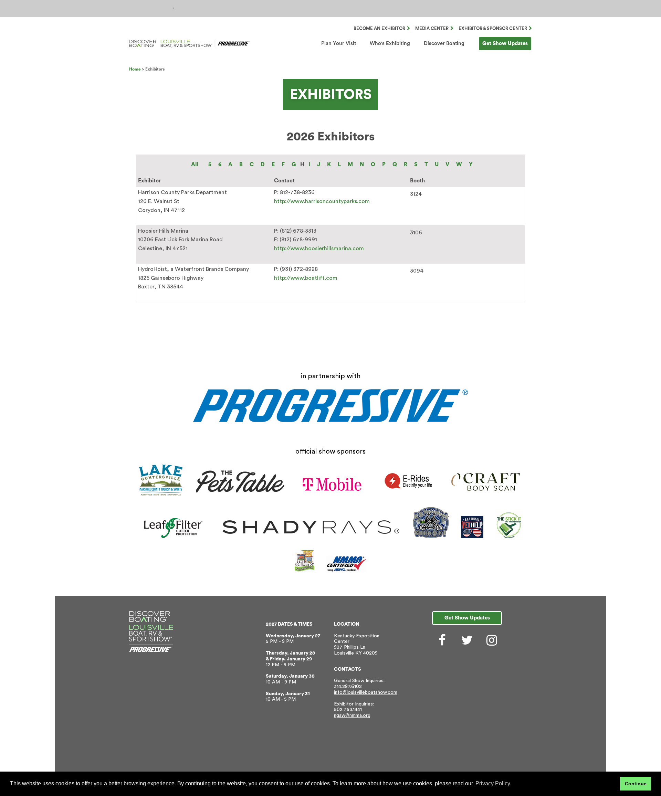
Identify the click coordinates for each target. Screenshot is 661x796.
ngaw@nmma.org (352, 715)
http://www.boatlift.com (305, 278)
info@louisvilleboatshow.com (365, 692)
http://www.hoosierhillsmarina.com (319, 248)
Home (135, 69)
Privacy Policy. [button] (493, 783)
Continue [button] (636, 783)
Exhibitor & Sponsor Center (493, 28)
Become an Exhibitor (379, 28)
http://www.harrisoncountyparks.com (322, 201)
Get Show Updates (505, 43)
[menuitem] (338, 43)
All (195, 164)
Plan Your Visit (338, 43)
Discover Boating (444, 43)
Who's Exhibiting (390, 43)
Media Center (432, 28)
